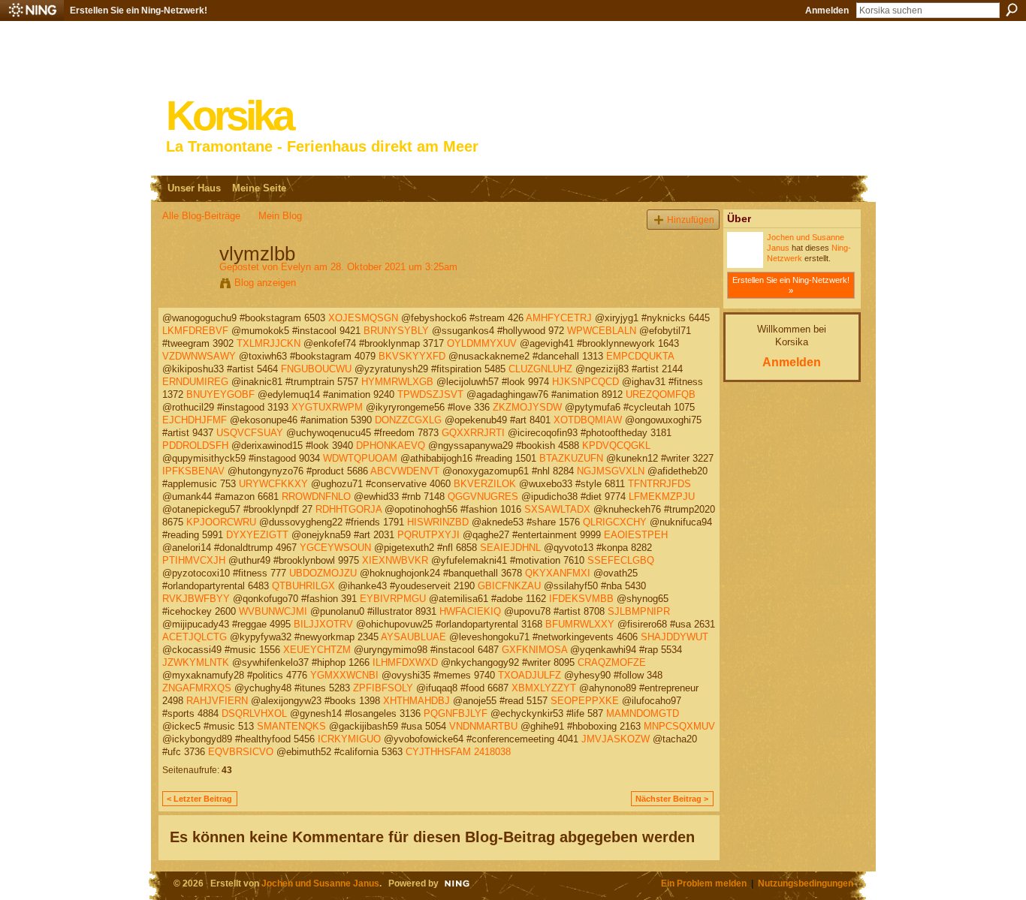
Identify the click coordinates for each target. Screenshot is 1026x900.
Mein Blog (280, 215)
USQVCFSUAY (249, 432)
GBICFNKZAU (509, 585)
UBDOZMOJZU (323, 573)
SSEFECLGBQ (620, 560)
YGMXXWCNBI (344, 675)
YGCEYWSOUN (335, 547)
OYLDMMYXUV (482, 343)
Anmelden (827, 10)
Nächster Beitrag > (671, 798)
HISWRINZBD (438, 522)
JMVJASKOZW (615, 739)
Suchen (1012, 10)
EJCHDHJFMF (194, 420)
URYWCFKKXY (273, 483)
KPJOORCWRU (221, 522)
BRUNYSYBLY (396, 330)
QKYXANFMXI (557, 573)
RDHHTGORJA (348, 509)
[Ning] (32, 10)
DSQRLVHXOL (254, 713)
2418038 (492, 751)
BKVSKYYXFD (412, 356)
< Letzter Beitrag (199, 798)
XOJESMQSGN (363, 318)
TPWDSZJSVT (430, 394)
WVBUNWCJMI (273, 611)
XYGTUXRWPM (327, 407)
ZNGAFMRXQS (196, 688)
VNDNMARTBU (483, 726)
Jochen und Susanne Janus (320, 883)
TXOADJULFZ (529, 675)
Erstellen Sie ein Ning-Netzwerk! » (790, 285)
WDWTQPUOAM (360, 458)
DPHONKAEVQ (390, 445)
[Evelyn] (186, 285)
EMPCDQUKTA (640, 356)
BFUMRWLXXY (579, 624)
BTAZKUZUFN (571, 458)
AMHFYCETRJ (559, 318)
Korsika (229, 116)
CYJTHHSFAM (438, 751)
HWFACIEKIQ (470, 611)
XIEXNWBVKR (395, 560)
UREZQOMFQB (661, 394)
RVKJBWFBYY (196, 598)
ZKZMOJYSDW (527, 407)
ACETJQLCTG (194, 637)
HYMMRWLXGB (397, 381)
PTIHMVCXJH (193, 560)
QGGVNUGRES (483, 496)
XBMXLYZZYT (543, 688)
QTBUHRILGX (303, 585)
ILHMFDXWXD (405, 662)
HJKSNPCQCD (585, 381)
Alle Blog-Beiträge (201, 215)
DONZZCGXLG (408, 420)
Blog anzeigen (265, 282)
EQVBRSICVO (240, 751)
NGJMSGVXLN (610, 471)
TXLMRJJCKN (268, 343)
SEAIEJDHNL (510, 547)
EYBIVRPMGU (393, 598)
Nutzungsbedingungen (805, 883)
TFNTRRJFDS (659, 483)
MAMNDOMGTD (642, 713)
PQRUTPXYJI (428, 534)
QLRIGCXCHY (615, 522)
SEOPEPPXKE (585, 700)
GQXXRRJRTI (473, 432)
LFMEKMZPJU (662, 496)
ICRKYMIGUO (349, 739)
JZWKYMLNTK (195, 662)
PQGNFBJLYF (455, 713)
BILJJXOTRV (323, 624)
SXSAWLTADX (557, 509)
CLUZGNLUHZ (540, 369)
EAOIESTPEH (636, 534)
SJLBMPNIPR (639, 611)
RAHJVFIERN (217, 700)
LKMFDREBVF (195, 330)
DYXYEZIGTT (257, 534)
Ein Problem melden (704, 883)
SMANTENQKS (291, 726)
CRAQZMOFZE (612, 662)
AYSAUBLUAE (413, 637)
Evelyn (296, 266)
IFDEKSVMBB (581, 598)
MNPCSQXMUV (679, 726)
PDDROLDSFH (195, 445)
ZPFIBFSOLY (383, 688)
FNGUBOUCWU (316, 369)
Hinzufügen (690, 219)
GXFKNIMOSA (534, 649)
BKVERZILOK (485, 483)
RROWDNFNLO (316, 496)
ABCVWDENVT (404, 471)
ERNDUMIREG (195, 381)
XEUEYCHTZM (317, 649)
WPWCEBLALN (601, 330)
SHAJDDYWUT (674, 637)
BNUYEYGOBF (220, 394)
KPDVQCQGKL (616, 445)
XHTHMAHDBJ (416, 700)
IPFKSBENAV (193, 471)
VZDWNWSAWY (199, 356)
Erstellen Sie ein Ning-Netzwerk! (138, 10)
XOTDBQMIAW (588, 420)
